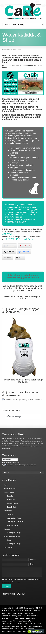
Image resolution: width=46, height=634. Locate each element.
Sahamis (10, 514)
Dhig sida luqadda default (11, 462)
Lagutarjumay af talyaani (15, 522)
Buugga (9, 540)
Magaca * (33, 559)
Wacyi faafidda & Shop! (12, 536)
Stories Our (11, 500)
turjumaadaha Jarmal (14, 518)
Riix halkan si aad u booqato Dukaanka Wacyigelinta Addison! (23, 276)
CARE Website (9, 234)
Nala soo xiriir (8, 547)
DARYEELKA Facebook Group (19, 239)
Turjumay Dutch (12, 525)
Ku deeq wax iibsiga (14, 533)
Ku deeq (7, 529)
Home (6, 485)
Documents (8, 511)
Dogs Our (10, 496)
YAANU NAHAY (9, 492)
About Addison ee (10, 489)
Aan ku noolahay (12, 503)
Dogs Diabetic (12, 507)
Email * (32, 564)
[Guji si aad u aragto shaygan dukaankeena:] (23, 346)
